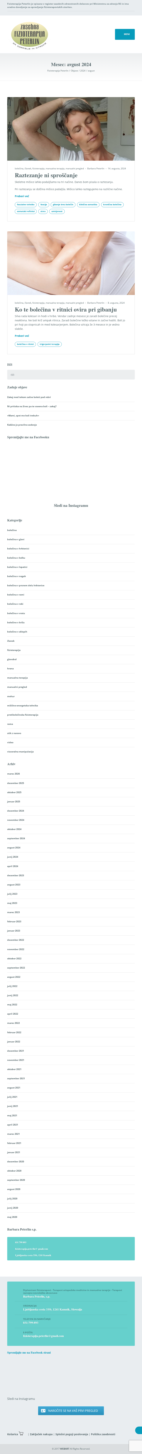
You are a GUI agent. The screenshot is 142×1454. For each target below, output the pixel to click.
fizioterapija (38, 168)
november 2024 (15, 820)
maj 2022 (12, 1004)
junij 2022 (12, 995)
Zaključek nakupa (41, 1434)
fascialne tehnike (26, 204)
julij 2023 (12, 893)
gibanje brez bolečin (63, 204)
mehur (11, 696)
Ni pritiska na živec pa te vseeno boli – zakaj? (32, 406)
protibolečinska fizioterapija (22, 714)
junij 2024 (12, 856)
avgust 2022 (13, 976)
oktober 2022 (14, 958)
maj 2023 (12, 903)
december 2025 (15, 783)
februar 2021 (14, 1143)
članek (28, 168)
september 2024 (16, 838)
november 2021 (15, 1060)
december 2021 (15, 1050)
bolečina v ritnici (25, 344)
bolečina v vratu (16, 613)
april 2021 (12, 1124)
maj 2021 (12, 1115)
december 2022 (15, 939)
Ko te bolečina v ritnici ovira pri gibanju (66, 309)
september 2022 (16, 967)
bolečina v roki (15, 603)
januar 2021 (13, 1152)
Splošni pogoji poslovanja (71, 1434)
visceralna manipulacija (20, 751)
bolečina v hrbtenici (18, 548)
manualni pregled (75, 168)
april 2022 (12, 1013)
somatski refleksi (26, 211)
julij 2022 (12, 986)
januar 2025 (13, 801)
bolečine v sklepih (17, 631)
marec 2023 (13, 912)
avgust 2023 (13, 884)
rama (10, 724)
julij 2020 (12, 1198)
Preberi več (22, 196)
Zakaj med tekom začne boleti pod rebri (29, 397)
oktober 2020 (14, 1170)
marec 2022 (13, 1023)
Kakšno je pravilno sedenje (22, 424)
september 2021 (16, 1078)
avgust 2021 (13, 1087)
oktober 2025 (14, 792)
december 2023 (15, 875)
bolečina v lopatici (17, 567)
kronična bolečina (112, 204)
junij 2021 (12, 1106)
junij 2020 (12, 1207)
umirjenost (56, 211)
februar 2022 (14, 1032)
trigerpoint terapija (50, 344)
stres (42, 211)
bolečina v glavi (15, 539)
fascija (43, 204)
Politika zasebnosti (103, 1434)
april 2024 (12, 866)
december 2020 (15, 1161)
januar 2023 (13, 930)
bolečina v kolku (16, 557)
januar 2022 (13, 1041)
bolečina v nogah (16, 576)
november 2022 (15, 949)
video (10, 742)
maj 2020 (12, 1217)
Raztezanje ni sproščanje (46, 175)
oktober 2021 (14, 1069)
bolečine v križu (16, 622)
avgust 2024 (13, 847)
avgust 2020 (13, 1189)
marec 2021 (13, 1133)
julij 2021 (12, 1096)
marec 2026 (13, 773)
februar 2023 (14, 921)
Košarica (12, 1434)
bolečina (19, 168)
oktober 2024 (14, 829)
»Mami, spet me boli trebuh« (23, 415)
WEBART (64, 1448)
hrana (10, 668)
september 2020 (16, 1180)
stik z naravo (14, 733)
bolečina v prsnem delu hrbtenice (25, 585)
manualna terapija (55, 168)
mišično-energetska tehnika (22, 705)
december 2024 (15, 810)
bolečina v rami (15, 594)
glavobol (12, 659)
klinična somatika (88, 204)
